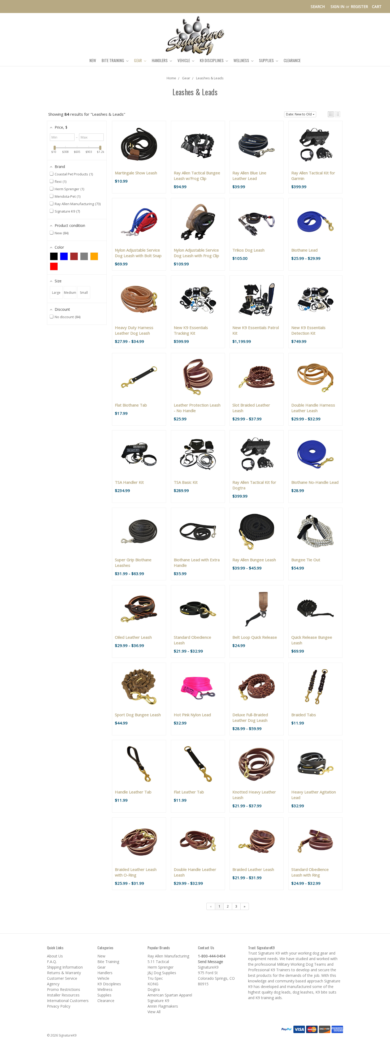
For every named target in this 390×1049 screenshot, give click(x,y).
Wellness (241, 60)
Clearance (292, 60)
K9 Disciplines (212, 60)
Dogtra (154, 989)
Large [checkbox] (56, 292)
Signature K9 (158, 1000)
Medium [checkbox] (70, 292)
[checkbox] (54, 256)
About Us (55, 956)
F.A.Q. (52, 961)
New (92, 60)
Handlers (160, 60)
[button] (330, 114)
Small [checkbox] (84, 292)
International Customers (68, 1000)
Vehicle (184, 60)
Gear (138, 60)
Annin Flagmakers (163, 1006)
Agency (53, 983)
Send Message (210, 961)
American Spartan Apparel (170, 995)
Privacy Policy (58, 1006)
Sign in (337, 6)
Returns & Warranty (64, 972)
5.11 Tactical (158, 961)
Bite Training (113, 60)
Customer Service (62, 978)
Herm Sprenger (161, 967)
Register (359, 6)
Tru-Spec (155, 978)
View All (154, 1011)
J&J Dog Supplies (162, 972)
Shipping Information (65, 967)
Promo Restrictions (63, 989)
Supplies (267, 60)
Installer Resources (63, 995)
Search (318, 6)
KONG (153, 983)
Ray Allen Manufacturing (168, 956)
